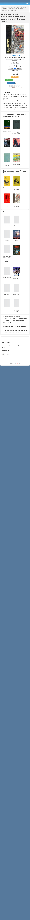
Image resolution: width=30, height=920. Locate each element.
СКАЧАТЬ (11, 83)
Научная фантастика (15, 55)
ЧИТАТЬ (9, 80)
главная (4, 345)
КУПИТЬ (15, 76)
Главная (4, 7)
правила (22, 345)
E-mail (7, 354)
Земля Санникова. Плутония (16, 59)
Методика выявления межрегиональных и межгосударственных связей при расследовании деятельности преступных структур (7, 258)
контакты (12, 345)
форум (7, 345)
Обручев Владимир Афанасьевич (19, 7)
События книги (15, 70)
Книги (8, 7)
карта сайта (17, 345)
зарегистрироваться (16, 332)
